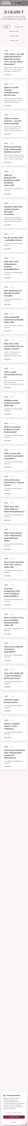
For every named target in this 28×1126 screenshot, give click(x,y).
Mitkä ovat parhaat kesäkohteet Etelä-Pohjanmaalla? (12, 429)
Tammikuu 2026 (14, 36)
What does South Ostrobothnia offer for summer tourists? (13, 346)
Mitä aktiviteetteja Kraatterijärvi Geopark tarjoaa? (14, 482)
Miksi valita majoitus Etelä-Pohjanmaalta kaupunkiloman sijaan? (13, 537)
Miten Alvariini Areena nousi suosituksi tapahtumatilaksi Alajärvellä (14, 621)
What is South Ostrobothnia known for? (13, 374)
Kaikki (6, 26)
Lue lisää (7, 74)
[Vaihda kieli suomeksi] (13, 3)
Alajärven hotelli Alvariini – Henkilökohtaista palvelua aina (11, 91)
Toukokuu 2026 (18, 26)
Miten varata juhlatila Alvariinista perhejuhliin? (13, 649)
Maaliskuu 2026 (14, 31)
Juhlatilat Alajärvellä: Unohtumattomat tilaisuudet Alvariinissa (13, 210)
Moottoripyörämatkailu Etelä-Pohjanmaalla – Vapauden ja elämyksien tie (14, 754)
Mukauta (14, 1122)
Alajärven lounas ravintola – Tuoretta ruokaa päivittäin (12, 121)
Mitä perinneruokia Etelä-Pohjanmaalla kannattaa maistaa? (12, 149)
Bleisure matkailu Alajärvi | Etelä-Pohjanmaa (12, 726)
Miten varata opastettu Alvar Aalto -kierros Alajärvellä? (14, 564)
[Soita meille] (19, 3)
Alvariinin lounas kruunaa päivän (11, 700)
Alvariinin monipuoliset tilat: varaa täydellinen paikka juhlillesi (12, 592)
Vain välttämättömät (14, 1112)
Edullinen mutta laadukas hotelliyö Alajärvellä (12, 403)
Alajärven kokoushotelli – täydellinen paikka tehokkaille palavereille (12, 180)
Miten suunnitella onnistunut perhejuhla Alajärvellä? (14, 319)
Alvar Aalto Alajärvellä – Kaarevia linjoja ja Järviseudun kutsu (13, 675)
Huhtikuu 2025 (14, 40)
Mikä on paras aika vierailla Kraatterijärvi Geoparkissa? (14, 456)
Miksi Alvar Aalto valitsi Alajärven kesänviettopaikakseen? (14, 509)
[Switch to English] (16, 3)
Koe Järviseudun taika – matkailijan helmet (13, 238)
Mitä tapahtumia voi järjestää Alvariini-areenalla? (13, 293)
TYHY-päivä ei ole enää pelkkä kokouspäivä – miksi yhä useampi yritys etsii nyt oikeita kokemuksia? (14, 59)
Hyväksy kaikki (14, 1117)
